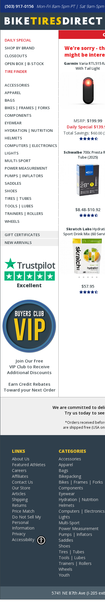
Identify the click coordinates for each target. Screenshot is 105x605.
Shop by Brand (19, 48)
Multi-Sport (18, 160)
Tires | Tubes (18, 198)
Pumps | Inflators (24, 175)
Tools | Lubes (19, 206)
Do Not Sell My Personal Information (26, 522)
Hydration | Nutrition (29, 130)
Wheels (12, 221)
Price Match (23, 511)
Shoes (11, 190)
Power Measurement (26, 168)
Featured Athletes (29, 464)
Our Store (21, 488)
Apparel (13, 92)
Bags (10, 100)
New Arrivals (18, 242)
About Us (20, 459)
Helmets (13, 138)
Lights (12, 153)
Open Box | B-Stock (24, 63)
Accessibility (23, 539)
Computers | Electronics (31, 145)
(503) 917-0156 (19, 6)
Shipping (20, 499)
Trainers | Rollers (24, 213)
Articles (19, 493)
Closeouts (16, 55)
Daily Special (18, 40)
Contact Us (22, 482)
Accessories (17, 85)
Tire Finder (16, 71)
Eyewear (13, 122)
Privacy (18, 533)
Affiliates (20, 476)
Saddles (13, 183)
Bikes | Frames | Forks (27, 107)
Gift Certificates (22, 234)
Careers (19, 470)
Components (18, 115)
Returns (19, 505)
